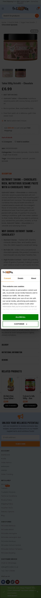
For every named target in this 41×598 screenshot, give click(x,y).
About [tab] (33, 278)
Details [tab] (20, 278)
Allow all (21, 317)
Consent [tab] (7, 278)
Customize (19, 324)
